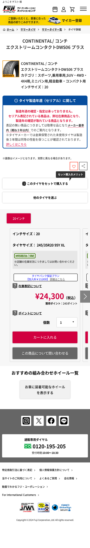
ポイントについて (30, 313)
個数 (46, 322)
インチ (19, 218)
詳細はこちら (57, 279)
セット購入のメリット (70, 174)
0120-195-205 (49, 446)
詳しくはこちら (16, 144)
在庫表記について (30, 286)
